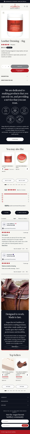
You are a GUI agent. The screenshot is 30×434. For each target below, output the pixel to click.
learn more (15, 139)
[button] (2, 6)
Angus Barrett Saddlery (10, 432)
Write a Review (24, 213)
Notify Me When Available (20, 70)
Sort (15, 218)
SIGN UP (25, 425)
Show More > (15, 346)
